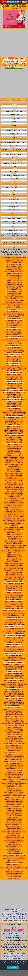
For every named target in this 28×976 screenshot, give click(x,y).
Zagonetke (4, 920)
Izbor (4, 1)
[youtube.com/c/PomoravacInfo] (21, 931)
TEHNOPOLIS (22, 915)
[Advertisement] (14, 43)
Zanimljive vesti (9, 909)
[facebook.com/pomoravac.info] (7, 931)
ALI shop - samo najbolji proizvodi (17, 920)
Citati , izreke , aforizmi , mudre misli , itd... (14, 918)
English (16, 935)
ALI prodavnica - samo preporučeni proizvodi (14, 913)
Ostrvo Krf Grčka (14, 911)
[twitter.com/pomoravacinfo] (14, 931)
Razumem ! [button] (13, 967)
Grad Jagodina (19, 909)
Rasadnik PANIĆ (21, 922)
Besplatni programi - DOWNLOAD (14, 916)
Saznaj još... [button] (21, 963)
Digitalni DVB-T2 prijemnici (9, 915)
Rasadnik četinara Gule (9, 922)
